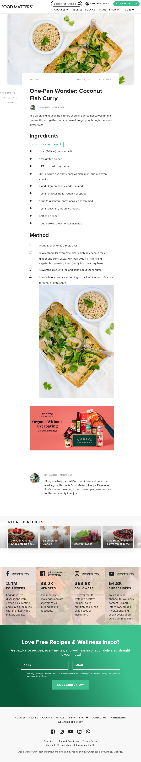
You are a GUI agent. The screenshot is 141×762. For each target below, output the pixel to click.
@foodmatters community (56, 573)
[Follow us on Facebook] (53, 731)
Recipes (77, 9)
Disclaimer (49, 741)
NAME (27, 665)
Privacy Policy (90, 741)
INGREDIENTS (10, 98)
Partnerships (118, 717)
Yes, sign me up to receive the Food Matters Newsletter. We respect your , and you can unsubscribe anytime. (73, 674)
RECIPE (34, 79)
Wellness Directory (70, 722)
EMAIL (79, 665)
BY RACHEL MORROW (58, 475)
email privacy (101, 673)
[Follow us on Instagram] (62, 731)
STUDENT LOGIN (99, 3)
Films (102, 9)
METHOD (13, 103)
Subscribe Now (70, 685)
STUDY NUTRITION (126, 3)
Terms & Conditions (69, 741)
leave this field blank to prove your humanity (14, 628)
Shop (113, 9)
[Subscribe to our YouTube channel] (70, 731)
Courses (60, 9)
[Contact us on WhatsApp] (88, 731)
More (127, 9)
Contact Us (99, 717)
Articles (61, 717)
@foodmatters (20, 574)
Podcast (91, 9)
